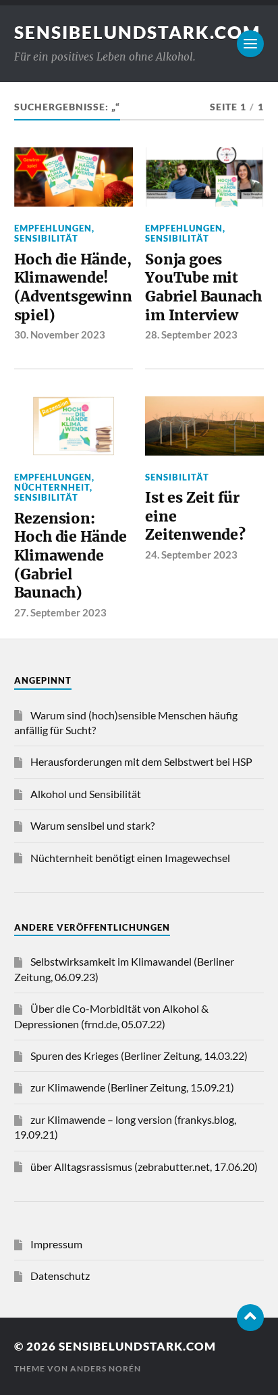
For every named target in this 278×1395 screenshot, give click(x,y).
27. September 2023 (60, 612)
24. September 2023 (191, 554)
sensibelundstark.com (137, 32)
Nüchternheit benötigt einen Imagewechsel (130, 857)
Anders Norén (105, 1368)
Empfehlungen (53, 228)
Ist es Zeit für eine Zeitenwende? (195, 516)
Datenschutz (60, 1275)
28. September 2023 (191, 334)
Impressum (56, 1244)
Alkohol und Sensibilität (85, 793)
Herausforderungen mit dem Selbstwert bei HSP (141, 761)
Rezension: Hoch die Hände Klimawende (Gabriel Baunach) (70, 555)
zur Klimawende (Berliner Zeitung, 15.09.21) (132, 1087)
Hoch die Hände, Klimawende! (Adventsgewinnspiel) (73, 287)
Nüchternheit (52, 487)
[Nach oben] (250, 1317)
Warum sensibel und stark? (92, 825)
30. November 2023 (59, 334)
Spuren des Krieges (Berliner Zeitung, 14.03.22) (139, 1055)
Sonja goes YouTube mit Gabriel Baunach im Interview (203, 287)
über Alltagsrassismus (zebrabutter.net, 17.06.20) (144, 1166)
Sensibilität (46, 238)
